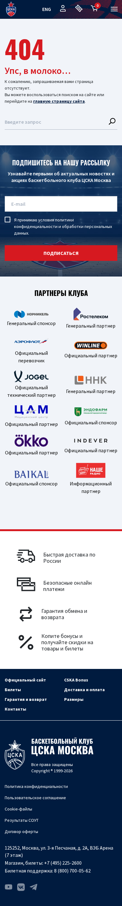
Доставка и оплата (84, 689)
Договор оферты (21, 831)
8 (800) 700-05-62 (72, 870)
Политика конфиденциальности (36, 786)
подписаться (61, 253)
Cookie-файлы (18, 809)
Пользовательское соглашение (35, 797)
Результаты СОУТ (21, 820)
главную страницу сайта (59, 101)
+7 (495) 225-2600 (63, 863)
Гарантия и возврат (26, 699)
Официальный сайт (25, 680)
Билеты (13, 689)
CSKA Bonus (76, 680)
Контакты (15, 709)
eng (46, 9)
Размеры (74, 699)
